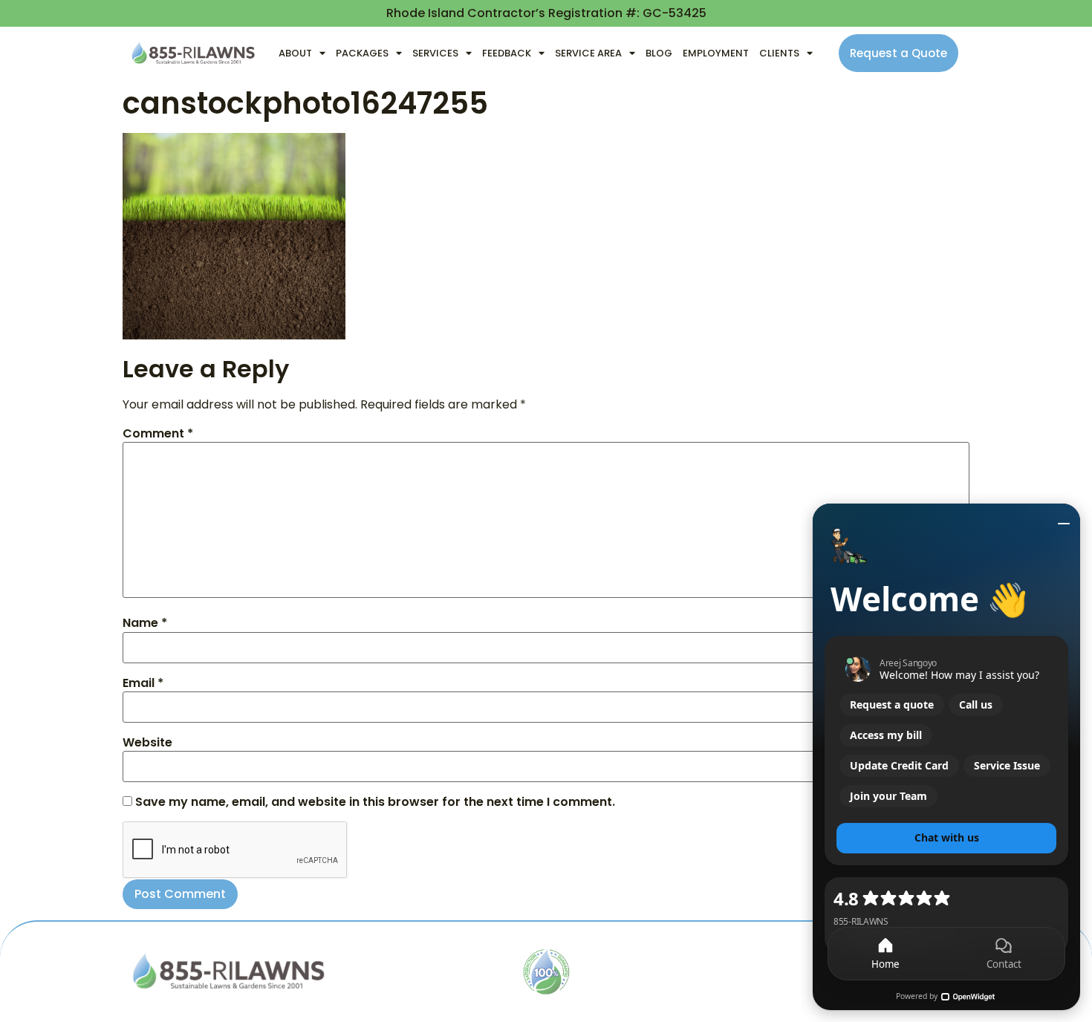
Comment (158, 434)
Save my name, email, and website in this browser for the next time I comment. (375, 802)
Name (145, 623)
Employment (716, 53)
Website (147, 743)
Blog (659, 53)
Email (143, 683)
